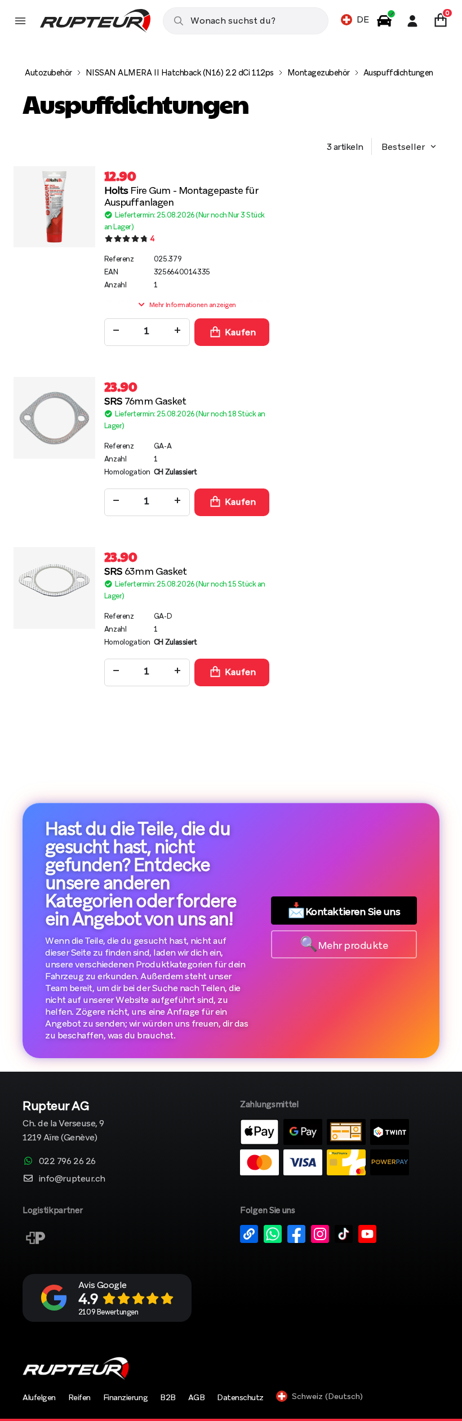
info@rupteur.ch (72, 1178)
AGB (196, 1397)
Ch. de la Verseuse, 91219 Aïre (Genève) (63, 1122)
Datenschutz (240, 1397)
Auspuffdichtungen (398, 73)
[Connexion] (412, 21)
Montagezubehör (318, 73)
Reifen (79, 1397)
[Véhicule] (384, 21)
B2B (168, 1397)
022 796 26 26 (67, 1161)
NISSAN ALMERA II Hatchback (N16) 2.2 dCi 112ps (180, 73)
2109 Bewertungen (108, 1312)
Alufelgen (39, 1397)
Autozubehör (48, 73)
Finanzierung (125, 1397)
